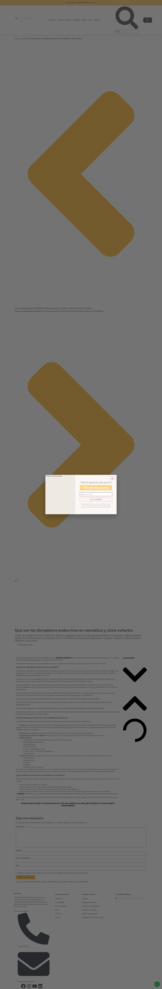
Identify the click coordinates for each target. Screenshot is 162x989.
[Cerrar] (112, 478)
